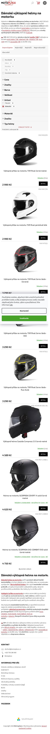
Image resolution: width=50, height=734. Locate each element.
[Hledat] (32, 3)
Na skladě (10, 60)
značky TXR (34, 37)
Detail (43, 184)
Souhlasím (24, 318)
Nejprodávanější (39, 47)
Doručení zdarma (12, 73)
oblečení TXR (23, 39)
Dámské (9, 106)
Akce (8, 63)
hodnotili (29, 33)
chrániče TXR (33, 39)
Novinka (9, 66)
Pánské (9, 103)
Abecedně (6, 52)
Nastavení (24, 311)
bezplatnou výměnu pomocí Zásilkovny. (16, 30)
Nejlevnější (19, 47)
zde (11, 305)
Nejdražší (28, 47)
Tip (7, 70)
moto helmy (26, 28)
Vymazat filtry (24, 127)
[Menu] (44, 3)
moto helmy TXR (12, 39)
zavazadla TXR (15, 42)
